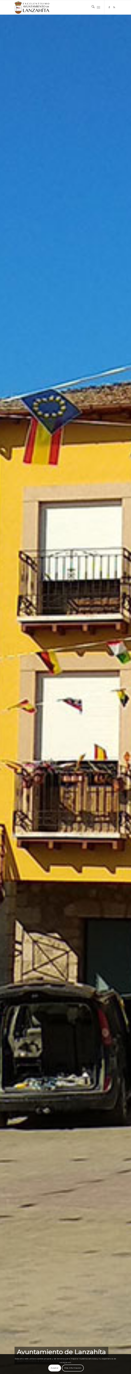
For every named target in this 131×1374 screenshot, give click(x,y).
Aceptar (55, 1368)
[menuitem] (91, 7)
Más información (72, 1368)
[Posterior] (124, 694)
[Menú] (98, 7)
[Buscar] (91, 7)
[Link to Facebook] (109, 7)
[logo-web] (32, 7)
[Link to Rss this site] (114, 7)
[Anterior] (7, 694)
